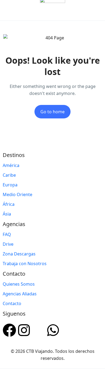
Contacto (12, 303)
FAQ (7, 234)
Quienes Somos (19, 284)
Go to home (52, 112)
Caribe (9, 175)
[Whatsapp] (53, 329)
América (11, 165)
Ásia (7, 214)
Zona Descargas (19, 254)
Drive (8, 244)
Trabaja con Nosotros (25, 263)
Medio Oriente (17, 194)
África (9, 204)
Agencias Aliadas (20, 294)
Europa (10, 185)
